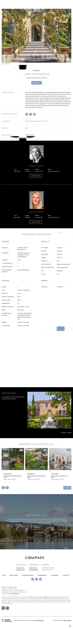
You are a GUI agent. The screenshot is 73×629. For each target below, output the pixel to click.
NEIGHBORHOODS (42, 575)
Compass (45, 597)
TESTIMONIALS (54, 575)
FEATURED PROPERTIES (27, 575)
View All (67, 487)
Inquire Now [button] (36, 82)
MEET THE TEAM (14, 575)
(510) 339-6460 (15, 593)
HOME (3, 575)
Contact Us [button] (36, 527)
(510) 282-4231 (39, 217)
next (10, 59)
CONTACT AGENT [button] (35, 175)
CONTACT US (66, 575)
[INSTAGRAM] (36, 579)
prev (7, 59)
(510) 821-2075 (39, 171)
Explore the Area (66, 432)
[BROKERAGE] (40, 579)
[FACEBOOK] (32, 579)
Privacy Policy (67, 620)
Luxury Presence (39, 620)
